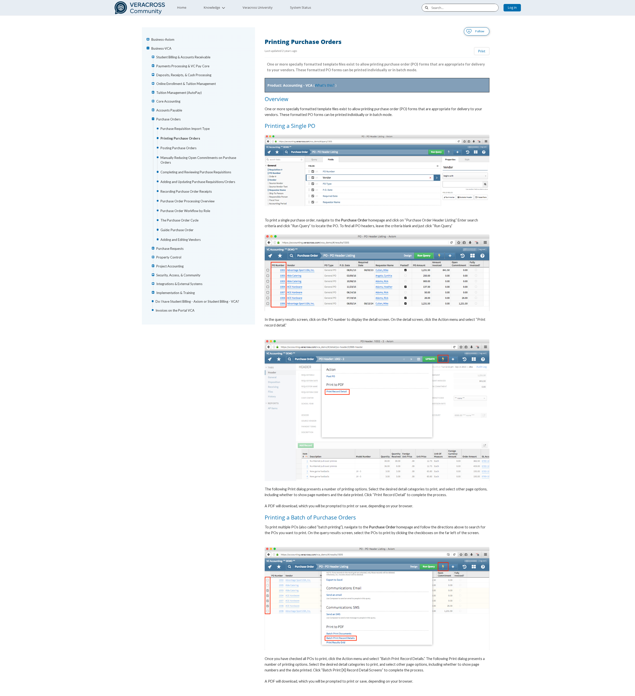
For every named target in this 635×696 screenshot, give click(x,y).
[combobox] (464, 7)
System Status (300, 7)
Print (481, 51)
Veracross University (258, 7)
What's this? (324, 85)
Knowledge (212, 7)
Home (181, 7)
